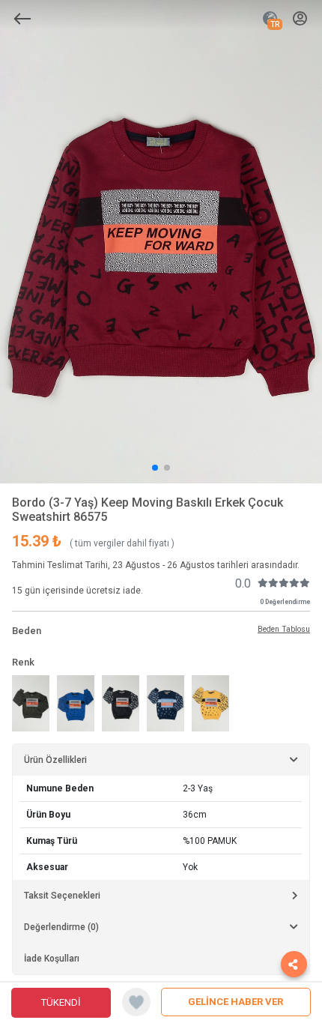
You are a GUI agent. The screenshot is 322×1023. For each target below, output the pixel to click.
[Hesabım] (300, 19)
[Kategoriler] (22, 18)
